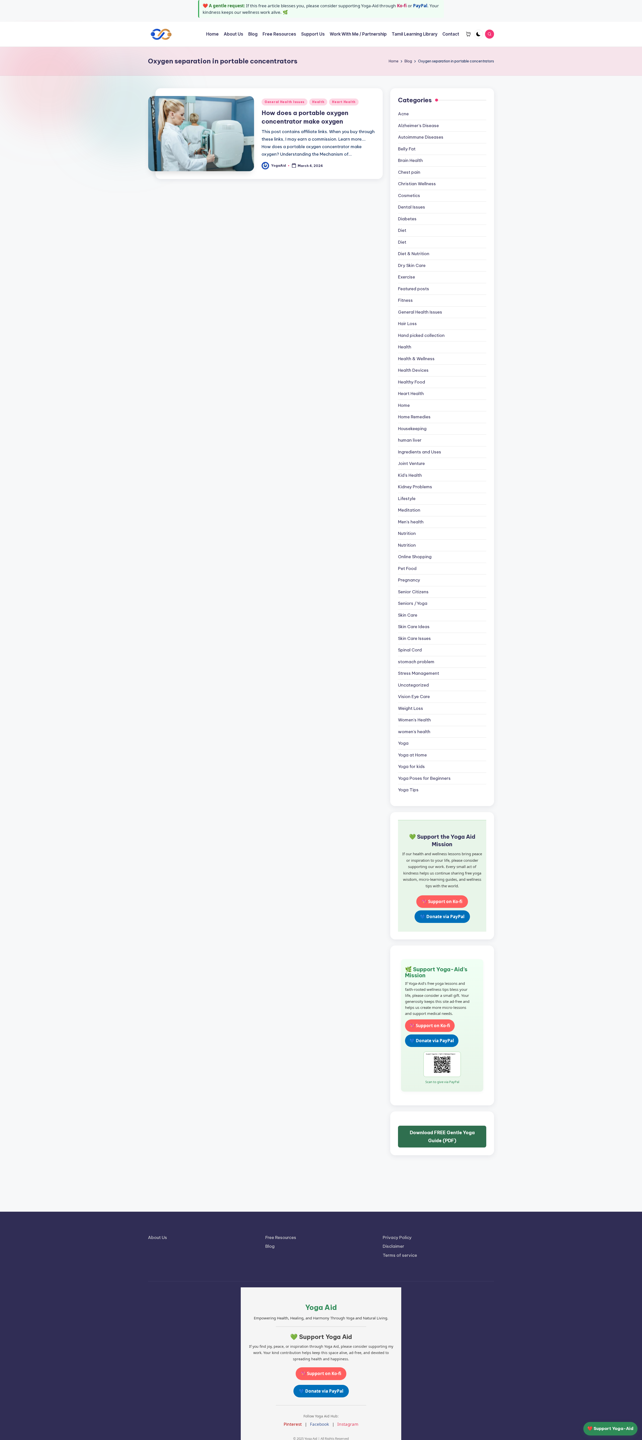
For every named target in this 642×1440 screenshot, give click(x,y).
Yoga (403, 743)
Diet (402, 230)
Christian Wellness (417, 183)
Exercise (406, 277)
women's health (414, 731)
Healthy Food (411, 382)
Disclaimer (393, 1246)
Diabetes (407, 219)
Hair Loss (407, 323)
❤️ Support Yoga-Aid (610, 1428)
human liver (410, 440)
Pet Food (407, 568)
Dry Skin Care (412, 265)
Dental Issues (411, 207)
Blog (270, 1246)
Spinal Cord (410, 650)
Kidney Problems (415, 487)
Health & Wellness (416, 358)
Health (318, 102)
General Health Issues (284, 102)
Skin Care (407, 615)
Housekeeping (412, 428)
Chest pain (409, 172)
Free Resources (280, 1237)
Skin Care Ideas (414, 626)
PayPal (420, 6)
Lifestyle (407, 498)
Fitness (405, 300)
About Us (157, 1237)
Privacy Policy (397, 1237)
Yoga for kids (411, 766)
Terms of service (400, 1255)
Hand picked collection (421, 335)
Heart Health (344, 102)
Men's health (411, 522)
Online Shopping (415, 556)
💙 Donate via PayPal (442, 916)
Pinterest (293, 1424)
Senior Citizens (413, 592)
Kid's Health (410, 475)
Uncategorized (413, 685)
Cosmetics (409, 195)
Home (404, 405)
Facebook (319, 1424)
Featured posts (413, 289)
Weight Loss (410, 708)
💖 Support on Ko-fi (442, 901)
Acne (403, 114)
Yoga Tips (408, 790)
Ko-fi (402, 6)
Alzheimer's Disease (418, 125)
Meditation (409, 510)
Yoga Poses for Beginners (424, 778)
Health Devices (413, 370)
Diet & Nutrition (413, 253)
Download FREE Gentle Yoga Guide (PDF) (442, 1136)
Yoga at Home (412, 755)
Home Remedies (414, 417)
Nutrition (407, 533)
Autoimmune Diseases (420, 137)
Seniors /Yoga (412, 603)
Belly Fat (407, 149)
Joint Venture (411, 463)
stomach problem (416, 661)
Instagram (347, 1424)
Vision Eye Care (414, 696)
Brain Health (410, 160)
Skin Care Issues (414, 638)
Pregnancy (409, 580)
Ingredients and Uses (419, 452)
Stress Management (418, 673)
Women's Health (414, 720)
